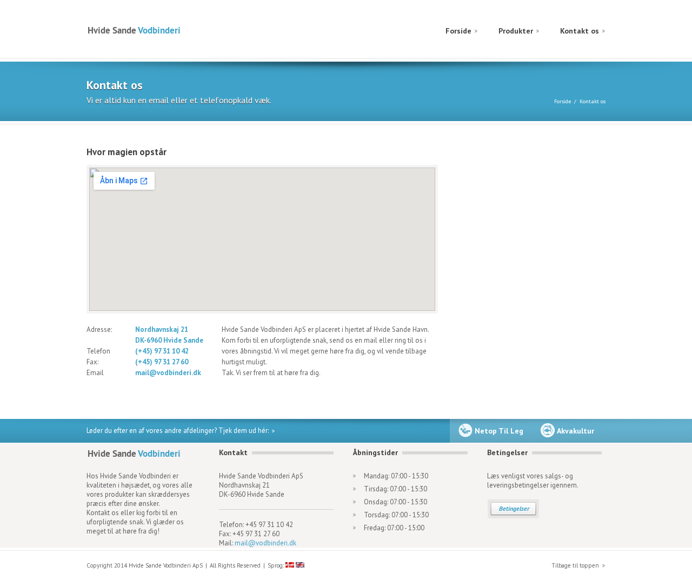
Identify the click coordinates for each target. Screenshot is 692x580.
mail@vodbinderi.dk (265, 543)
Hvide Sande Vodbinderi (133, 30)
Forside (458, 31)
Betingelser (514, 508)
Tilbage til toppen (575, 565)
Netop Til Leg (499, 431)
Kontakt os (579, 31)
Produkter (515, 31)
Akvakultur (575, 431)
